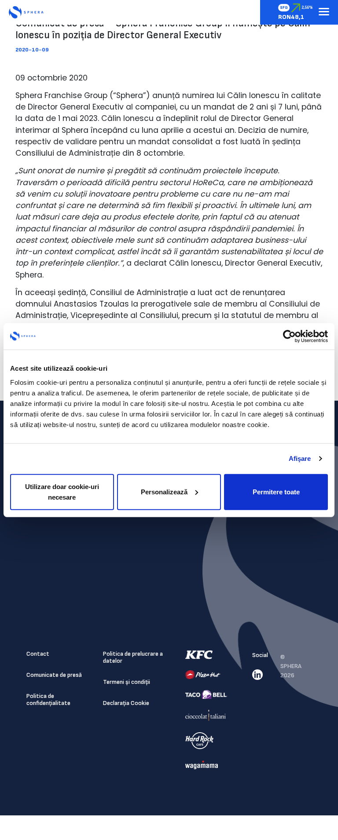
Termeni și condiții (126, 682)
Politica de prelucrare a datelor (133, 657)
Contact (37, 653)
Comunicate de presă (54, 675)
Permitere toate (276, 491)
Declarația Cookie (126, 703)
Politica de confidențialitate (48, 699)
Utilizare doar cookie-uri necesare (62, 491)
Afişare (300, 458)
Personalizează (164, 491)
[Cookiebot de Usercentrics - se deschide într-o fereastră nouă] (289, 336)
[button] (324, 12)
